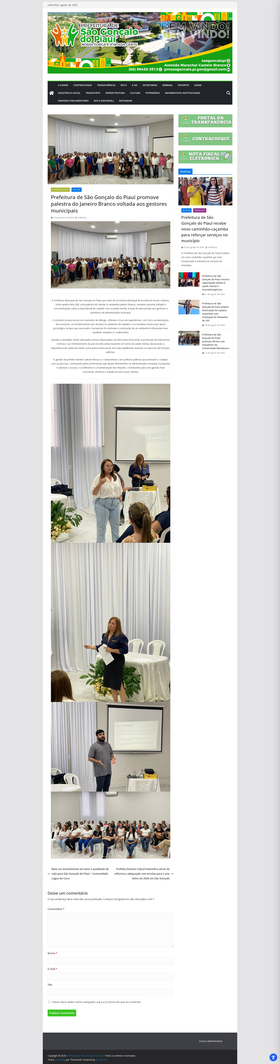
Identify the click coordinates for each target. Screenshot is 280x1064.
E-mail (52, 969)
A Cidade (63, 85)
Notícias (76, 190)
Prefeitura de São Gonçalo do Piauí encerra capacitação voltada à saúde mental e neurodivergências (215, 282)
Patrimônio (152, 92)
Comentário (56, 909)
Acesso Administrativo (210, 1041)
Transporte (93, 92)
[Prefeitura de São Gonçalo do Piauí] (51, 93)
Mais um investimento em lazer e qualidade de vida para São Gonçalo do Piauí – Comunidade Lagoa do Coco (80, 873)
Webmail (167, 85)
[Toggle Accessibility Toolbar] (273, 1057)
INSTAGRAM (125, 100)
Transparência (106, 85)
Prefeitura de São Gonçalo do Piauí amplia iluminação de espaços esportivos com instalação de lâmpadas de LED (215, 312)
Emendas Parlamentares (73, 100)
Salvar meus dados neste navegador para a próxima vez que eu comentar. (96, 1002)
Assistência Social (69, 92)
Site (50, 984)
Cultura (135, 92)
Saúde (198, 85)
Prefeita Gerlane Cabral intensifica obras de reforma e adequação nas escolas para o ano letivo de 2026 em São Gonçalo (142, 873)
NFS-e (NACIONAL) (104, 100)
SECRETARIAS (150, 85)
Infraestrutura (115, 92)
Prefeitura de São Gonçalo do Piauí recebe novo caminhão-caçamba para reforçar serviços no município (204, 229)
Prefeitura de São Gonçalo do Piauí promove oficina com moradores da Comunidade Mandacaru (215, 341)
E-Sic (135, 85)
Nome (52, 953)
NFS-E (124, 85)
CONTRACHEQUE (82, 85)
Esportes (183, 85)
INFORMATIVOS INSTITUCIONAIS (182, 92)
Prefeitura (82, 217)
